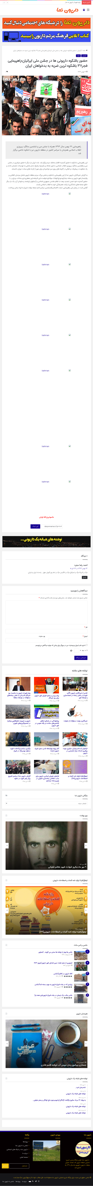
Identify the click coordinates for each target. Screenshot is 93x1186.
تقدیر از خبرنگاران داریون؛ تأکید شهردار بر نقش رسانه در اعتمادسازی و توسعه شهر (75, 695)
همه (78, 56)
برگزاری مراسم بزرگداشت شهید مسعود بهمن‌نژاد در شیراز (20, 749)
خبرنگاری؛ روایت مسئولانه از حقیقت (75, 721)
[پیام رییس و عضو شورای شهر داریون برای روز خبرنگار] (46, 685)
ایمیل (85, 636)
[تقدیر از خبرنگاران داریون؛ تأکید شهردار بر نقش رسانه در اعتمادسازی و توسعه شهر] (75, 684)
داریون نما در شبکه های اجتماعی (17, 1149)
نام (85, 627)
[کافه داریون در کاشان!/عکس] (80, 977)
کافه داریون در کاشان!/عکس (63, 973)
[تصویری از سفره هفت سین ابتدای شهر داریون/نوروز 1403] (80, 966)
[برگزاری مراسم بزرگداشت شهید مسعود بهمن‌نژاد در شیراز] (18, 739)
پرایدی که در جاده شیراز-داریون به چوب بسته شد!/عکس (53, 984)
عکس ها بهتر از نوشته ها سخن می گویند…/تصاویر (55, 952)
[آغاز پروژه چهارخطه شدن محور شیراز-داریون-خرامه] (46, 739)
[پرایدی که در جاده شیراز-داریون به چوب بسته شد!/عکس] (80, 987)
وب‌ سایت (42, 636)
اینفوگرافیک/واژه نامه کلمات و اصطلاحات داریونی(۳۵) (77, 777)
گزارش (79, 50)
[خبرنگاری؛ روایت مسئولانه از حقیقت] (75, 712)
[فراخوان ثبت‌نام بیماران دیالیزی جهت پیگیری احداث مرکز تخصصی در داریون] (75, 739)
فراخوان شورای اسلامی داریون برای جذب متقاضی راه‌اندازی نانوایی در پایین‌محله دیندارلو (47, 778)
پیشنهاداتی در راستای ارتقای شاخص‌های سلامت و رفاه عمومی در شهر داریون (47, 723)
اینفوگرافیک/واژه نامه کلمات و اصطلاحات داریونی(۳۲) (63, 932)
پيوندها (25, 1141)
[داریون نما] (67, 10)
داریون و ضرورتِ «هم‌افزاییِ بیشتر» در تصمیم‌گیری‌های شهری (18, 722)
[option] (46, 845)
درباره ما (25, 1153)
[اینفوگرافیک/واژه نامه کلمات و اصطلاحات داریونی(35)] (75, 767)
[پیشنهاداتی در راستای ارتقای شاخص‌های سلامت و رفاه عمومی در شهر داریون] (46, 712)
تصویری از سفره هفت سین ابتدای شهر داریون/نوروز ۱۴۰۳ (53, 963)
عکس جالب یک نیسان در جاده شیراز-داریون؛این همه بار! (53, 995)
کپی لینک (35, 526)
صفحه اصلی (24, 1157)
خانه (84, 50)
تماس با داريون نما (22, 1145)
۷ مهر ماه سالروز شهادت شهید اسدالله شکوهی (66, 867)
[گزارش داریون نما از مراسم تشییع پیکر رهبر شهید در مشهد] (18, 767)
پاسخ (84, 577)
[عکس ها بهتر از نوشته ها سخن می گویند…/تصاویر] (80, 955)
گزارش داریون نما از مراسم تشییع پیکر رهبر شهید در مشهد (19, 777)
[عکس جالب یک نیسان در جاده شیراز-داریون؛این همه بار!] (80, 998)
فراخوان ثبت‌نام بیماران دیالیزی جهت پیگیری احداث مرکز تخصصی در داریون (75, 751)
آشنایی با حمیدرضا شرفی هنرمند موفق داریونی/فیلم (64, 1065)
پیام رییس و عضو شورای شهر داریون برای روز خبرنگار (47, 696)
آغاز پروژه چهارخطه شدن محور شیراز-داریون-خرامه (47, 749)
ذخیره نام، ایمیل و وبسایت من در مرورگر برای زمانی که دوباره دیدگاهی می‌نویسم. (60, 645)
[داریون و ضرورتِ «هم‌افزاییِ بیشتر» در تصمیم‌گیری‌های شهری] (18, 712)
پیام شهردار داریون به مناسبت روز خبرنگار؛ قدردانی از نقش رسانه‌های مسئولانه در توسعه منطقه (51, 2)
